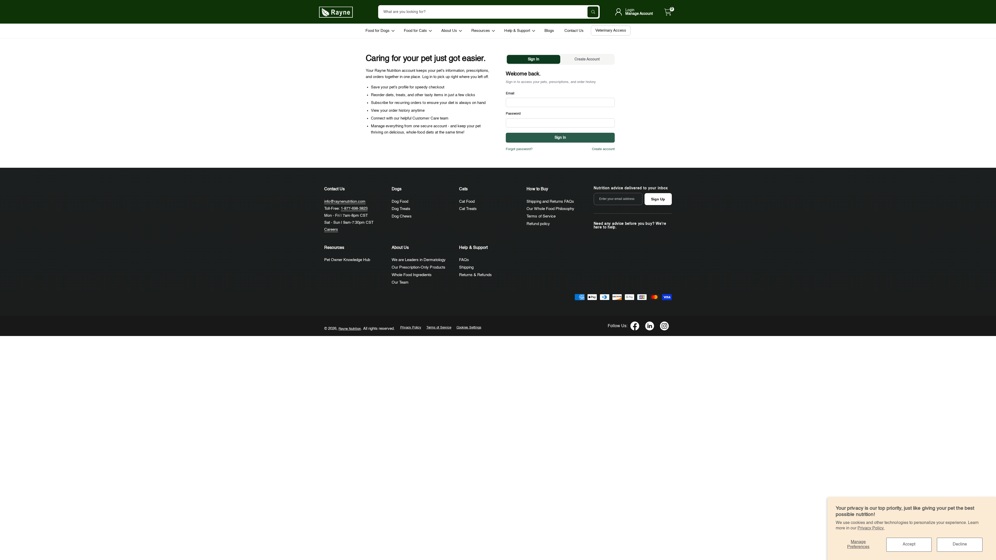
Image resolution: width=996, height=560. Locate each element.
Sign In (533, 59)
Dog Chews (402, 216)
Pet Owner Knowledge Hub (347, 260)
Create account (603, 149)
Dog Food (400, 202)
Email (510, 93)
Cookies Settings (469, 327)
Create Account (587, 59)
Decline (960, 544)
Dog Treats (401, 209)
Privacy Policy (410, 327)
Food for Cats (415, 31)
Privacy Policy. (870, 528)
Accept (909, 544)
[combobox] (489, 12)
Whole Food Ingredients (412, 275)
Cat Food (467, 202)
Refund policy (538, 224)
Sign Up (658, 199)
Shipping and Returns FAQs (550, 202)
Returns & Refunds (475, 275)
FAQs (464, 260)
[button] (668, 12)
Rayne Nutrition (349, 329)
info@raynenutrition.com (344, 202)
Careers (331, 230)
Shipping (466, 267)
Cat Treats (468, 209)
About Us (449, 31)
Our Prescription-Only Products (418, 267)
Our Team (400, 282)
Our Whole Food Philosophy (550, 209)
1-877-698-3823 (354, 209)
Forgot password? (519, 149)
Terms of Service (541, 216)
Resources (480, 31)
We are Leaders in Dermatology (418, 260)
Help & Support (517, 31)
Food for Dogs (377, 31)
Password (513, 113)
